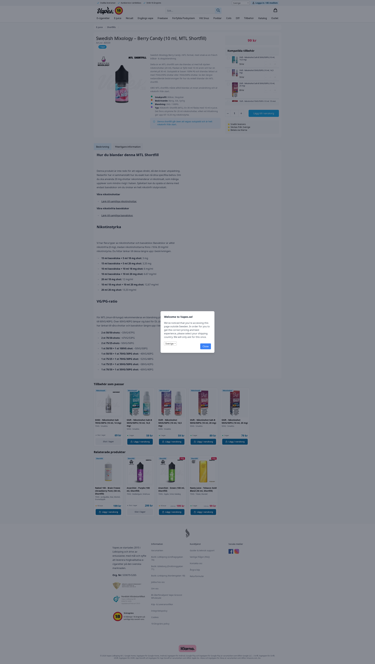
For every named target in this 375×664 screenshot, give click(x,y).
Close (206, 346)
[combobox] (170, 343)
